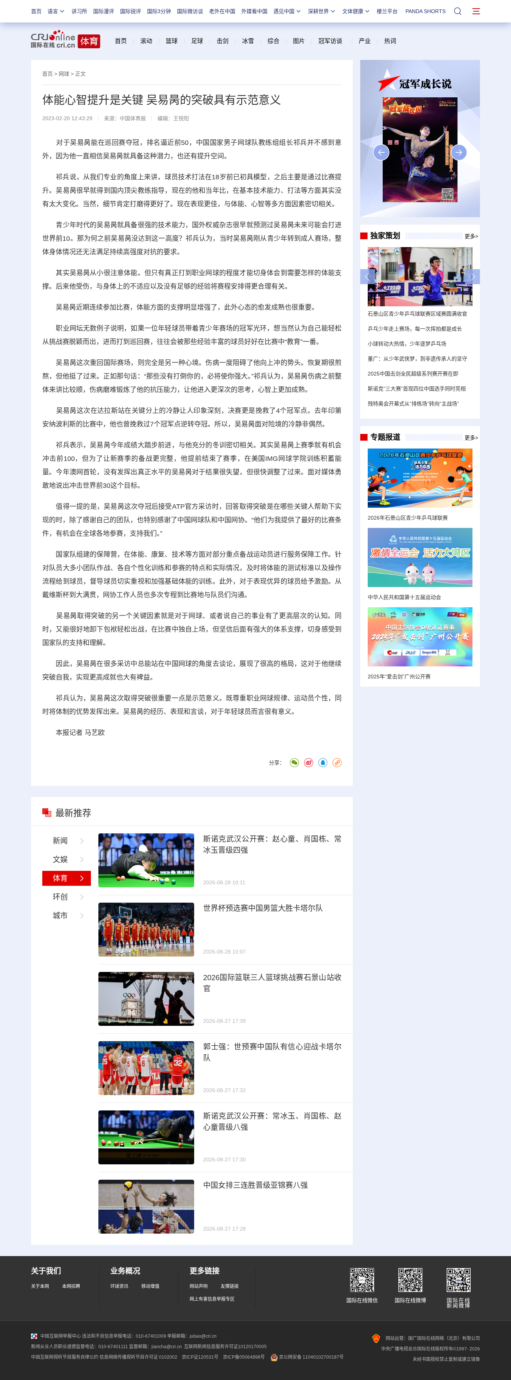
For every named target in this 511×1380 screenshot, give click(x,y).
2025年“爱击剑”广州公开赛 (399, 677)
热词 (390, 41)
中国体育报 (133, 118)
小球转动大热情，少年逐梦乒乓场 (407, 344)
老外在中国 (222, 11)
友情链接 (230, 1286)
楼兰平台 (387, 11)
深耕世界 (318, 11)
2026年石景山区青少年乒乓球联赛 (408, 518)
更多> (471, 236)
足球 (197, 41)
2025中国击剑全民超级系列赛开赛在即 (413, 374)
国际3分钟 (159, 11)
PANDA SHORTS (426, 11)
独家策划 (385, 236)
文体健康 (352, 11)
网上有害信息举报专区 (212, 1299)
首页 (36, 11)
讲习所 (79, 11)
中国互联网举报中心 (60, 1336)
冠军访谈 (330, 41)
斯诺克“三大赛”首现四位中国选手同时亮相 (417, 389)
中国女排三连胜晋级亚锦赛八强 (255, 1185)
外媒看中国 (254, 11)
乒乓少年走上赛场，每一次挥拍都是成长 (415, 329)
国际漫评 (103, 11)
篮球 (172, 41)
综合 (273, 41)
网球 (64, 74)
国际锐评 (130, 11)
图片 (298, 41)
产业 (365, 41)
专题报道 (385, 437)
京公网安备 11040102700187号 (311, 1357)
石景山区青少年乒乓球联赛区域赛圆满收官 (417, 314)
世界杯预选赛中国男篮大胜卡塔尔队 (263, 908)
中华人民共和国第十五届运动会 (404, 597)
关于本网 (40, 1286)
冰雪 (248, 41)
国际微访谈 (190, 11)
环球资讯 (119, 1286)
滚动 (146, 41)
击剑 (223, 41)
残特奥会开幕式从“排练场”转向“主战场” (413, 404)
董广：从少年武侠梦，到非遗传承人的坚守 (417, 359)
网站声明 (199, 1286)
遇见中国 (283, 11)
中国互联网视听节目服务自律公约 (64, 1357)
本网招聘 (71, 1286)
